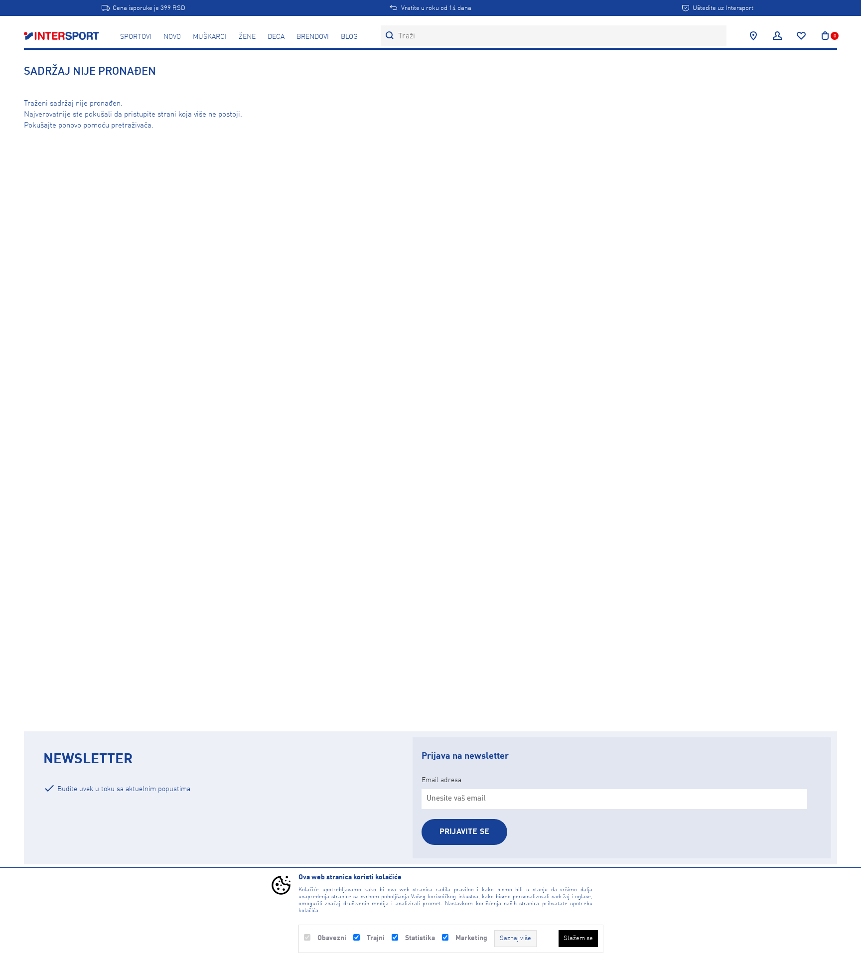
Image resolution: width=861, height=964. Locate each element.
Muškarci (210, 36)
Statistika (420, 938)
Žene (247, 36)
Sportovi (135, 36)
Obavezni (331, 938)
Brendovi (312, 36)
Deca (276, 36)
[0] (825, 36)
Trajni (376, 938)
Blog (349, 36)
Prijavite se (464, 832)
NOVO (172, 36)
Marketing (471, 938)
